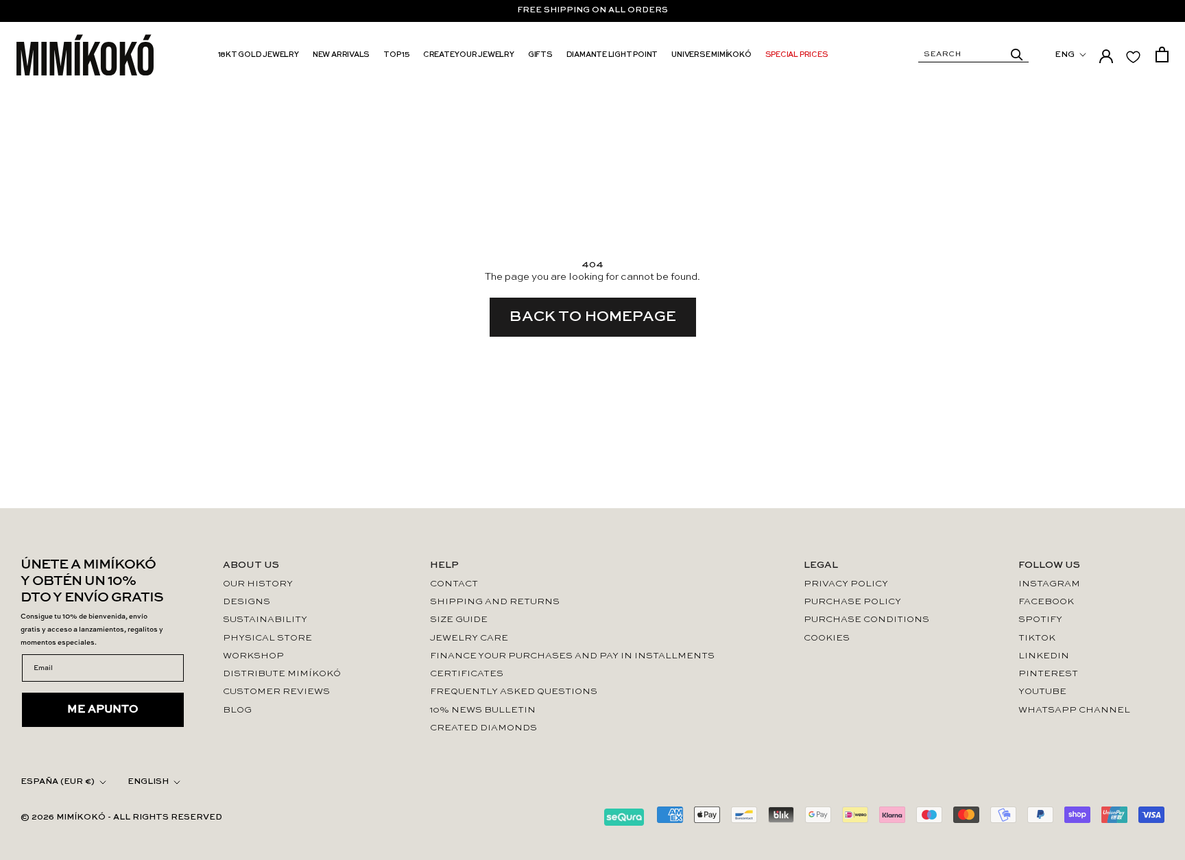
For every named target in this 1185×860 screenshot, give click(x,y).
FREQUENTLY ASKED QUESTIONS (513, 691)
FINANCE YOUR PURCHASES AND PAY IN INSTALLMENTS (572, 656)
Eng (1065, 55)
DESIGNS (246, 601)
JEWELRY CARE (469, 638)
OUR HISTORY (258, 584)
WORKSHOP (253, 656)
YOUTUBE (1042, 691)
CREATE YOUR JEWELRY (468, 55)
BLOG (237, 710)
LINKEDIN (1043, 656)
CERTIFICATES (466, 673)
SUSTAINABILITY (265, 619)
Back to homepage (593, 316)
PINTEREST (1048, 673)
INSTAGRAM (1049, 584)
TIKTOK (1036, 638)
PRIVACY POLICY (846, 584)
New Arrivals (341, 55)
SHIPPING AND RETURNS (495, 601)
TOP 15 (396, 55)
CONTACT (454, 584)
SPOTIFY (1040, 619)
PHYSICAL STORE (267, 638)
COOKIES (827, 638)
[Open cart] (1162, 54)
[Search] (1017, 55)
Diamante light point (612, 55)
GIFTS (540, 55)
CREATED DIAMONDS (483, 728)
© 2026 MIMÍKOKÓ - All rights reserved (121, 817)
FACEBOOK (1046, 601)
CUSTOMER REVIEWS (276, 691)
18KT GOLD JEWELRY (258, 55)
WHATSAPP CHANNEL (1074, 710)
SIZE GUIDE (459, 619)
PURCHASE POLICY (852, 601)
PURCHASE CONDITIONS (866, 619)
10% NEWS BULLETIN (483, 710)
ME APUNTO (103, 709)
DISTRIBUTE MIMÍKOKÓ (282, 673)
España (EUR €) (58, 782)
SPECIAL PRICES (796, 55)
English (148, 782)
